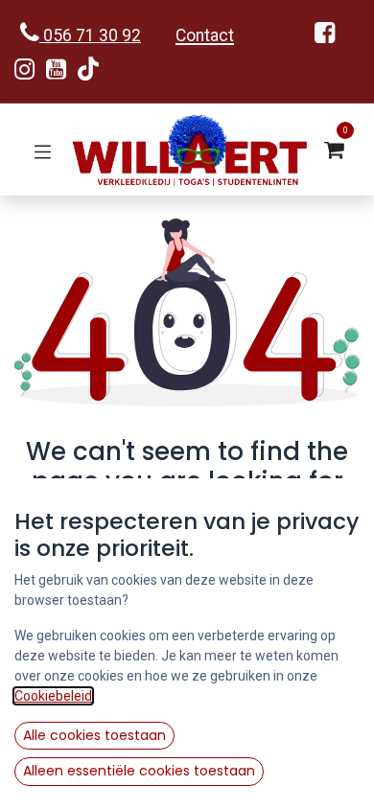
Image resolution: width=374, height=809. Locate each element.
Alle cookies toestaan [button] (94, 735)
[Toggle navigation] (43, 150)
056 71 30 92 (90, 35)
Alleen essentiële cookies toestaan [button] (139, 770)
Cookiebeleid (53, 696)
